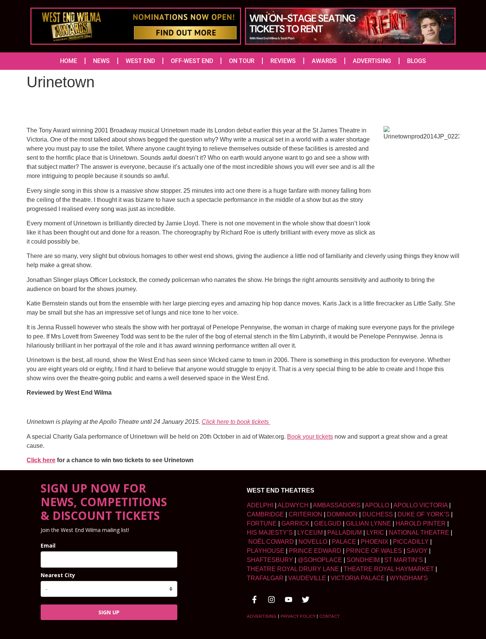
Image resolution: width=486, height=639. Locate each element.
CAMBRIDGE (265, 514)
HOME (68, 61)
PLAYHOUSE (265, 551)
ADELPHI (260, 505)
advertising (261, 616)
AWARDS (324, 61)
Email (48, 545)
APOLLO (377, 505)
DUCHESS (377, 514)
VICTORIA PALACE (358, 578)
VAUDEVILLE (307, 578)
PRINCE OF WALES (374, 551)
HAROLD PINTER (421, 523)
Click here (41, 460)
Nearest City (58, 575)
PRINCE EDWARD (315, 551)
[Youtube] (288, 599)
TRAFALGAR (265, 578)
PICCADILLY (411, 541)
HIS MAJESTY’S (270, 532)
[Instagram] (271, 599)
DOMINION (342, 514)
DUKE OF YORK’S (424, 514)
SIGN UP (109, 612)
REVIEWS (283, 61)
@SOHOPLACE (320, 560)
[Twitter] (305, 599)
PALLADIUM (344, 532)
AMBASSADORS (337, 505)
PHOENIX (374, 541)
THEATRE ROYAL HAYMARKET (389, 569)
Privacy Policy (298, 616)
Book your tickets (310, 436)
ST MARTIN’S (403, 560)
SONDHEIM (363, 560)
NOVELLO (312, 541)
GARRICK (295, 523)
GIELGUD (327, 523)
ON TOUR (241, 61)
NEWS (101, 61)
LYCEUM (310, 532)
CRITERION (305, 514)
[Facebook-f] (254, 599)
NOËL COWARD (271, 541)
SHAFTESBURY (270, 560)
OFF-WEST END (192, 61)
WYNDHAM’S (409, 578)
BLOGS (416, 61)
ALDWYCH (293, 505)
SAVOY (417, 551)
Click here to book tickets (236, 422)
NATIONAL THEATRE (419, 532)
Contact (329, 616)
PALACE (344, 541)
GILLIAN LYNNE (368, 523)
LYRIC (375, 532)
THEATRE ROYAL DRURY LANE (293, 569)
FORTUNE (262, 523)
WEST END (140, 61)
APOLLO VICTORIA (420, 505)
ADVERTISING (372, 61)
